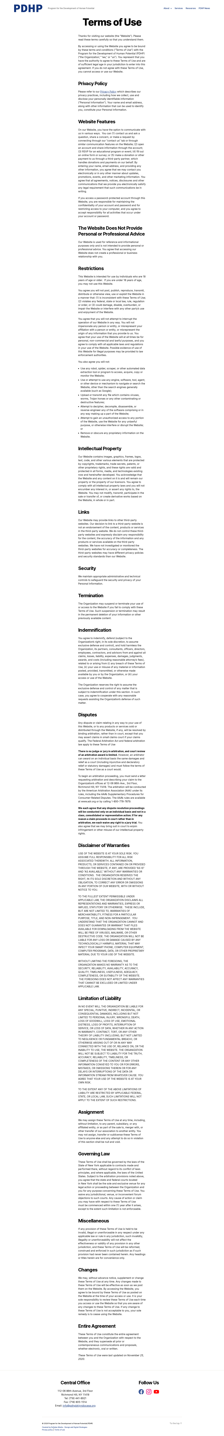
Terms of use (59, 1430)
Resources (191, 8)
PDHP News (204, 8)
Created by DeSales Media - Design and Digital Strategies (64, 1427)
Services (179, 8)
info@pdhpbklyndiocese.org (79, 1405)
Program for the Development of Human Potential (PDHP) (70, 1423)
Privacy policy (47, 1430)
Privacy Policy (108, 91)
